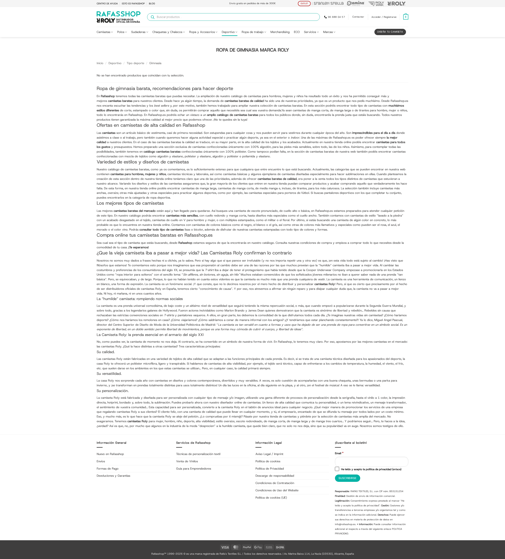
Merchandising (280, 32)
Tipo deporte (135, 63)
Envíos (101, 461)
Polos (120, 32)
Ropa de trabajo (253, 32)
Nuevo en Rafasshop (110, 454)
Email (339, 453)
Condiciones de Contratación (274, 483)
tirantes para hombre (373, 110)
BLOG (152, 3)
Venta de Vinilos (187, 461)
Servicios (310, 32)
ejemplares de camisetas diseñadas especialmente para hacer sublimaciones (313, 174)
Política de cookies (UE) (271, 498)
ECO (297, 32)
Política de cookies (267, 461)
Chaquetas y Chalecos (167, 32)
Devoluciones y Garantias (113, 476)
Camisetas (103, 32)
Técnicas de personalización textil (198, 454)
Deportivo (228, 32)
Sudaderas (138, 32)
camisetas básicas (235, 174)
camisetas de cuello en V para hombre (178, 220)
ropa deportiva (160, 198)
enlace (396, 469)
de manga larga (297, 421)
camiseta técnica (331, 359)
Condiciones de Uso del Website (276, 490)
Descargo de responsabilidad (274, 476)
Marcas (328, 32)
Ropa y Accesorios (202, 32)
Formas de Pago (108, 469)
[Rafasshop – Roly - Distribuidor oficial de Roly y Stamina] (118, 17)
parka (386, 381)
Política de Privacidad (269, 469)
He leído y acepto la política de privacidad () (370, 469)
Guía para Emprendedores (193, 469)
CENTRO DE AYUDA (107, 3)
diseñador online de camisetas (240, 402)
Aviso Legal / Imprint (269, 454)
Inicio (100, 63)
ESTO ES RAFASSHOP (133, 3)
